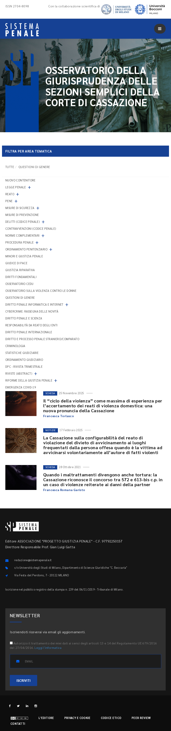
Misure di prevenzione (22, 215)
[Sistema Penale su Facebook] (9, 705)
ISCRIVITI (23, 680)
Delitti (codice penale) (22, 221)
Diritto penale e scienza (23, 318)
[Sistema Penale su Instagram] (35, 705)
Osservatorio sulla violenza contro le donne (40, 290)
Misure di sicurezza (20, 208)
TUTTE (9, 167)
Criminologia (15, 346)
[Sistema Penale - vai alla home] (22, 29)
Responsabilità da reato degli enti (31, 325)
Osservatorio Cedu (19, 284)
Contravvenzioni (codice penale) (30, 228)
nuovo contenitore (20, 180)
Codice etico (111, 718)
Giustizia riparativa (20, 270)
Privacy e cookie (77, 718)
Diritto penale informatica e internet (34, 304)
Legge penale (15, 187)
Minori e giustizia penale (24, 256)
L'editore (46, 718)
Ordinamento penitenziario (26, 249)
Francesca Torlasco (58, 416)
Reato (9, 194)
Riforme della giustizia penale (28, 380)
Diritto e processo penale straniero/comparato (42, 339)
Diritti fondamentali (21, 277)
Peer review (141, 718)
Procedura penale (19, 242)
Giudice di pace (16, 263)
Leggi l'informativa (48, 648)
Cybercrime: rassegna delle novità (31, 311)
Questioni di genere (20, 297)
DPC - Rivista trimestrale (24, 366)
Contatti (17, 723)
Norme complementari (22, 235)
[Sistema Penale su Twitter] (18, 705)
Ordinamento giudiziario (24, 359)
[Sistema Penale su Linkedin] (27, 705)
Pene (9, 201)
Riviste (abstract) (18, 373)
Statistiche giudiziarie (22, 353)
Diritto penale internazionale (28, 332)
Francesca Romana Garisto (64, 490)
